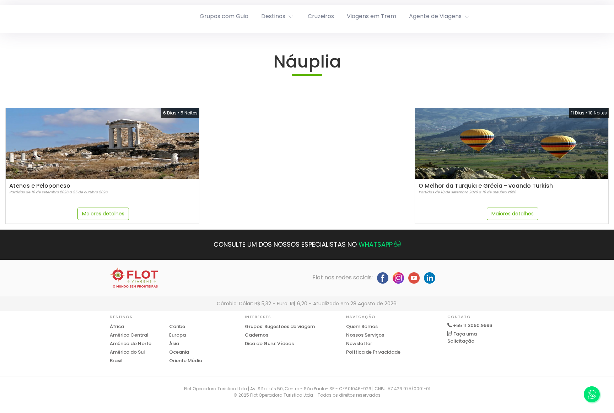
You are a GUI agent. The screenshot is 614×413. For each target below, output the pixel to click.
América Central (129, 335)
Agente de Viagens (435, 16)
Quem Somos (362, 326)
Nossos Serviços (365, 335)
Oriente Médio (185, 360)
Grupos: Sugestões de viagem (280, 326)
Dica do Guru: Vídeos (269, 343)
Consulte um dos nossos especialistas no (303, 244)
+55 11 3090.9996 (472, 325)
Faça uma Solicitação (462, 337)
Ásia (174, 343)
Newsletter (359, 343)
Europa (177, 335)
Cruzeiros (321, 16)
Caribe (177, 326)
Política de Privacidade (373, 352)
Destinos (273, 16)
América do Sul (127, 352)
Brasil (116, 360)
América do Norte (130, 343)
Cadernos (256, 335)
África (117, 326)
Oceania (179, 352)
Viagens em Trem (371, 16)
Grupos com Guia (224, 16)
